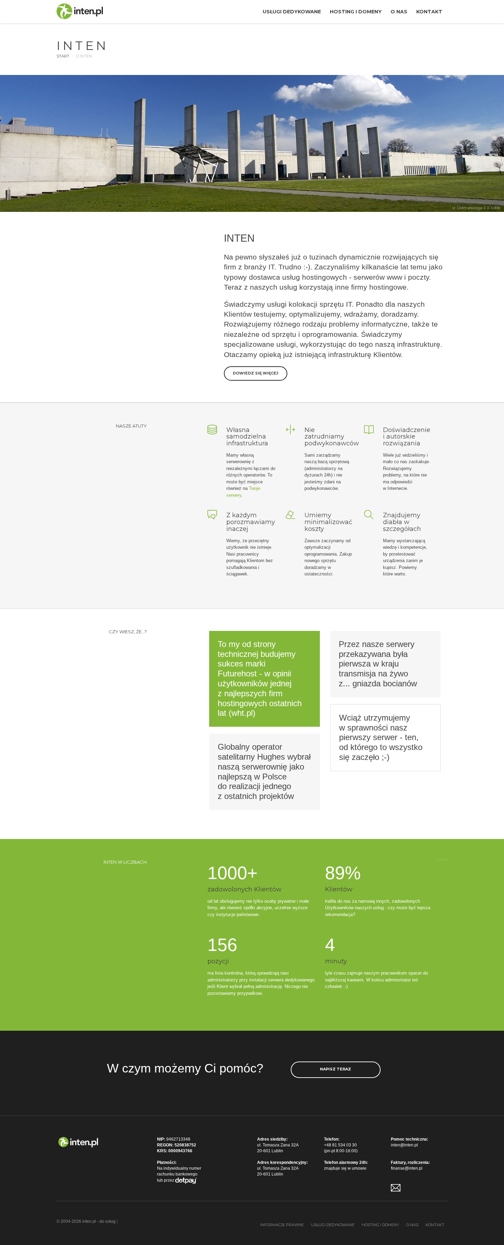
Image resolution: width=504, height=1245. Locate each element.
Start (63, 56)
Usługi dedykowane (292, 12)
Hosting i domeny (356, 12)
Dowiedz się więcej (255, 373)
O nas (399, 12)
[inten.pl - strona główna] (78, 1141)
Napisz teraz (335, 1069)
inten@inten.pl (404, 1145)
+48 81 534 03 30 (340, 1145)
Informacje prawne (282, 1224)
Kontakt (429, 12)
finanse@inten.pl (406, 1168)
